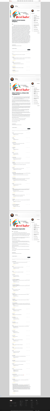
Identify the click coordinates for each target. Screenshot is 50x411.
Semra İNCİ (15, 2)
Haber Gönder (15, 406)
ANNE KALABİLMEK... (35, 15)
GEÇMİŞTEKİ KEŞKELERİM (36, 29)
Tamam (38, 410)
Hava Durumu (32, 401)
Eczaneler (31, 403)
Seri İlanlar (32, 406)
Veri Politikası (11, 406)
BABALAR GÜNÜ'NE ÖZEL (36, 22)
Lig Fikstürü (32, 404)
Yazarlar (12, 2)
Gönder (29, 49)
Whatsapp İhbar (15, 405)
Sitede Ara (37, 401)
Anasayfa (11, 2)
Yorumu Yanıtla (14, 55)
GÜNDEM (26, 401)
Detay (36, 410)
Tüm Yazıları (38, 10)
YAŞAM (26, 403)
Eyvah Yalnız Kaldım (35, 27)
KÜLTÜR (26, 404)
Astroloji (36, 404)
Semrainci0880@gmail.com (17, 7)
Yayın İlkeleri (11, 405)
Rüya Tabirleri (37, 403)
